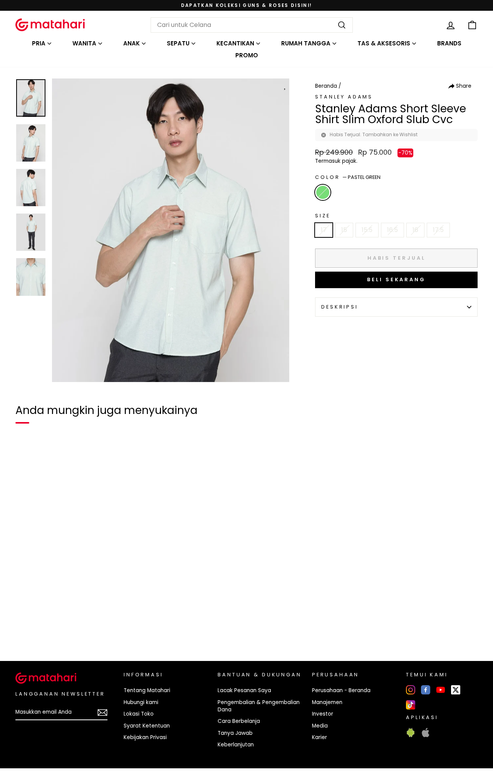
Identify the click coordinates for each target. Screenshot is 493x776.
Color (348, 177)
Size (322, 215)
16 (415, 229)
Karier (319, 737)
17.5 (438, 229)
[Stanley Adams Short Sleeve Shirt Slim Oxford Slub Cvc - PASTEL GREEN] (26, 628)
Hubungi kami (141, 702)
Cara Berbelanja (239, 721)
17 (324, 229)
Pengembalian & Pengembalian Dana (259, 706)
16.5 (392, 229)
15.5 (367, 229)
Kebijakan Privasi (145, 737)
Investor (322, 714)
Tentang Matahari (147, 690)
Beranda (326, 86)
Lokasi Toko (139, 714)
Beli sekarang (396, 279)
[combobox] (252, 25)
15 (344, 229)
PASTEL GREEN (322, 192)
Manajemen (327, 702)
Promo (246, 55)
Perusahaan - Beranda (341, 690)
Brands (449, 43)
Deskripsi (339, 307)
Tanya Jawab (235, 733)
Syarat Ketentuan (147, 725)
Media (320, 725)
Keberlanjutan (236, 744)
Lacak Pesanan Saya (244, 690)
